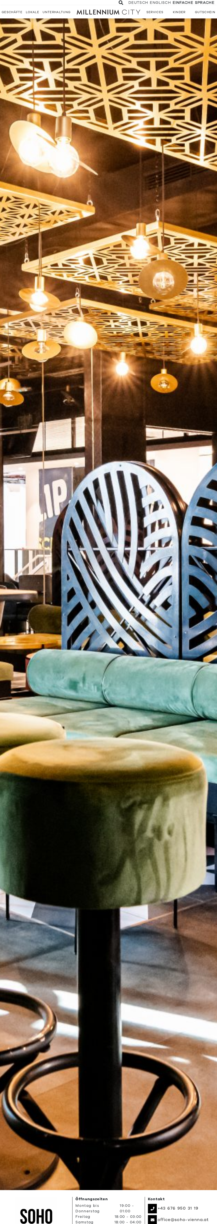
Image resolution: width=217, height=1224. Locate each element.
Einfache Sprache (193, 2)
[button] (173, 1208)
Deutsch (138, 2)
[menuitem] (12, 12)
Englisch (160, 2)
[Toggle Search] (121, 3)
